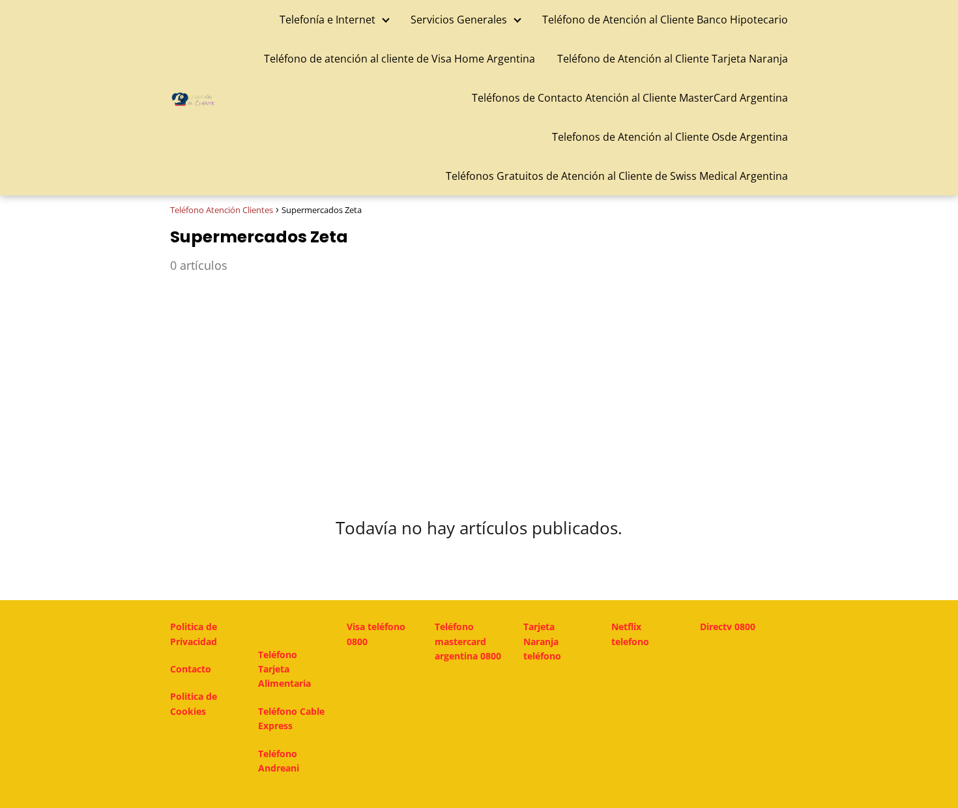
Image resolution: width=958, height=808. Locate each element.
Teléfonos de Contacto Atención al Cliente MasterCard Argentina (630, 98)
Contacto (190, 669)
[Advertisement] (479, 386)
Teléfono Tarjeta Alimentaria (284, 669)
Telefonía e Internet (327, 19)
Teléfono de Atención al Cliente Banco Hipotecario (665, 19)
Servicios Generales (459, 19)
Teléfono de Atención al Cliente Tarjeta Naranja (672, 58)
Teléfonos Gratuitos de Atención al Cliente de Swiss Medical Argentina (617, 176)
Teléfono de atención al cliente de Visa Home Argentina (399, 58)
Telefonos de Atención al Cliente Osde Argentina (670, 137)
